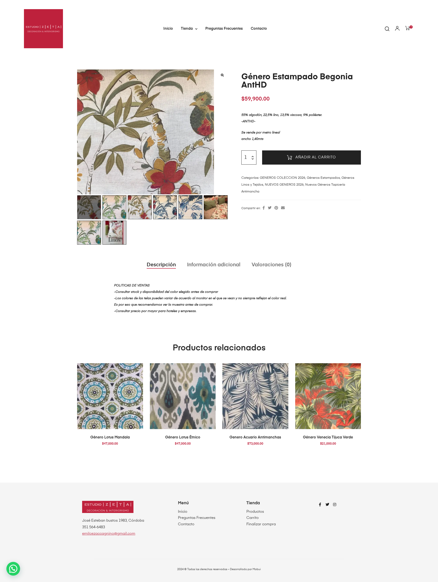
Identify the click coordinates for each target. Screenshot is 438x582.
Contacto (259, 29)
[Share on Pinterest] (276, 208)
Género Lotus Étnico (182, 437)
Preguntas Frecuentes (196, 518)
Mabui (257, 569)
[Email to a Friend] (283, 208)
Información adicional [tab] (213, 264)
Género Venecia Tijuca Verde (328, 437)
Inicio (168, 29)
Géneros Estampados (323, 177)
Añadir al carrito (315, 157)
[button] (222, 75)
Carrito (252, 518)
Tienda (187, 29)
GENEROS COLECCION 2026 (282, 177)
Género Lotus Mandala (110, 437)
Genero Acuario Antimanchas (255, 437)
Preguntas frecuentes (224, 29)
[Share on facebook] (264, 208)
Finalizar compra (261, 524)
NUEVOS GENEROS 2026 (284, 184)
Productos (255, 512)
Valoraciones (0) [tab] (272, 264)
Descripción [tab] (161, 264)
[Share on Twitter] (269, 208)
